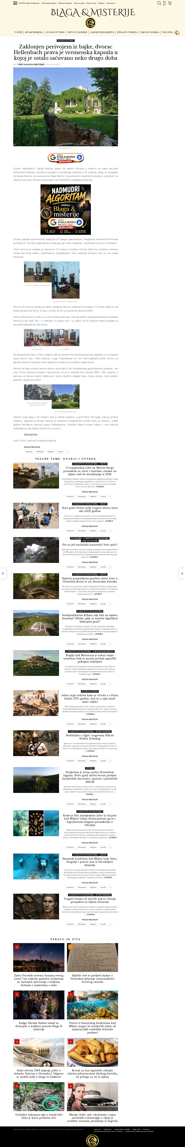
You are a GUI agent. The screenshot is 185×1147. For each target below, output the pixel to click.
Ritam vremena (33, 32)
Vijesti (103, 464)
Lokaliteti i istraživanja (85, 464)
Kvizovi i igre (91, 3)
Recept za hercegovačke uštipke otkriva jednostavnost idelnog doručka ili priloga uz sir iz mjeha (92, 1074)
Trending (15, 466)
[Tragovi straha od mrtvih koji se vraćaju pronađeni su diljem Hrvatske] (36, 907)
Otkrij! (100, 487)
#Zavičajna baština (49, 3)
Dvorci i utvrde (55, 32)
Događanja (76, 538)
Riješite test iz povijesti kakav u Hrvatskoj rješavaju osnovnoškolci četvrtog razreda (92, 979)
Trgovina (167, 32)
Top (18, 32)
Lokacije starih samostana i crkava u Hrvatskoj (108, 1131)
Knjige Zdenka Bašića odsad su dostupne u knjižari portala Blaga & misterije (38, 1026)
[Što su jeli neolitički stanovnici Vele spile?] (36, 550)
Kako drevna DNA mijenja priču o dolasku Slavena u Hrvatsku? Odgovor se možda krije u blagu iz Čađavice (39, 1074)
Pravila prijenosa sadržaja (122, 1129)
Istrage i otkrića (127, 32)
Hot (17, 946)
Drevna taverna (150, 32)
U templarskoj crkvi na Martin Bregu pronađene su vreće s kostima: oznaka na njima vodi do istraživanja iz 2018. (90, 471)
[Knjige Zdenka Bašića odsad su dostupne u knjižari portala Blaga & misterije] (38, 1005)
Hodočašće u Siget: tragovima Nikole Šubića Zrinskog (90, 737)
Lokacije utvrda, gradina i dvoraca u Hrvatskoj (139, 1131)
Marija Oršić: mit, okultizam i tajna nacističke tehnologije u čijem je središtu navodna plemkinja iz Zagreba (92, 1118)
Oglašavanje (107, 1129)
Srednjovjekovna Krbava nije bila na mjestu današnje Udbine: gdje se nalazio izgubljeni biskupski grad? (90, 618)
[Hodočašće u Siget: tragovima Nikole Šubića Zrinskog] (36, 743)
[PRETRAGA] (159, 3)
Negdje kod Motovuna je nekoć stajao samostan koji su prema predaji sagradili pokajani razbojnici (89, 658)
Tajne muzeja (79, 3)
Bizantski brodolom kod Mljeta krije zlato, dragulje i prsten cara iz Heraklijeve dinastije (89, 862)
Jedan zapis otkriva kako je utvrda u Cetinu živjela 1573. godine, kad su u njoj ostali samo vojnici (90, 698)
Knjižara (101, 3)
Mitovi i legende (77, 32)
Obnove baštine (90, 541)
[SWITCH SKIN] (164, 3)
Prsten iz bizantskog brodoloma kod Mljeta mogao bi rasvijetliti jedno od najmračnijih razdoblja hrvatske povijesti (92, 1027)
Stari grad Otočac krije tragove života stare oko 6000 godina (90, 509)
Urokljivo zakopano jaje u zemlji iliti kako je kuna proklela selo (38, 1116)
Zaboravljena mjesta (102, 32)
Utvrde (90, 768)
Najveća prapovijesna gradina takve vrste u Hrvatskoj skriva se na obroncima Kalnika (90, 580)
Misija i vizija (136, 1129)
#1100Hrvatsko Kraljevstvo (29, 3)
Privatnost (146, 1129)
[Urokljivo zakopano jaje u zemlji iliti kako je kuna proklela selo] (38, 1096)
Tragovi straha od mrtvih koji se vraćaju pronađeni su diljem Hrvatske (90, 900)
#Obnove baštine (65, 3)
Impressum (110, 3)
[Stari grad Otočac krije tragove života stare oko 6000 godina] (36, 516)
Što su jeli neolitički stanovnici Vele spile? (89, 544)
